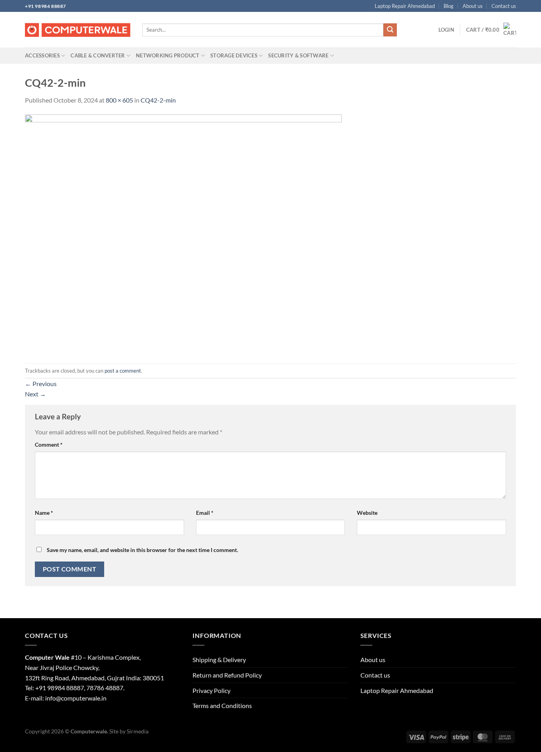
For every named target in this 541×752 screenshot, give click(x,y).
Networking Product (168, 55)
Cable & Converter (97, 55)
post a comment (123, 370)
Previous (41, 383)
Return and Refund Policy (227, 675)
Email (204, 512)
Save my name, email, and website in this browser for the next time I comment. (142, 549)
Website (367, 512)
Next (35, 394)
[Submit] (390, 30)
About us (473, 6)
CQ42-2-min (158, 100)
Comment (49, 444)
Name (44, 512)
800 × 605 (119, 100)
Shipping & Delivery (219, 659)
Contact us (503, 6)
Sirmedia (138, 731)
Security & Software (298, 55)
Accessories (42, 55)
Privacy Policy (211, 690)
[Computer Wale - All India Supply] (77, 30)
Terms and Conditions (222, 705)
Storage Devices (233, 55)
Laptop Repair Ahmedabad (405, 6)
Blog (448, 6)
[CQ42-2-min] (183, 233)
